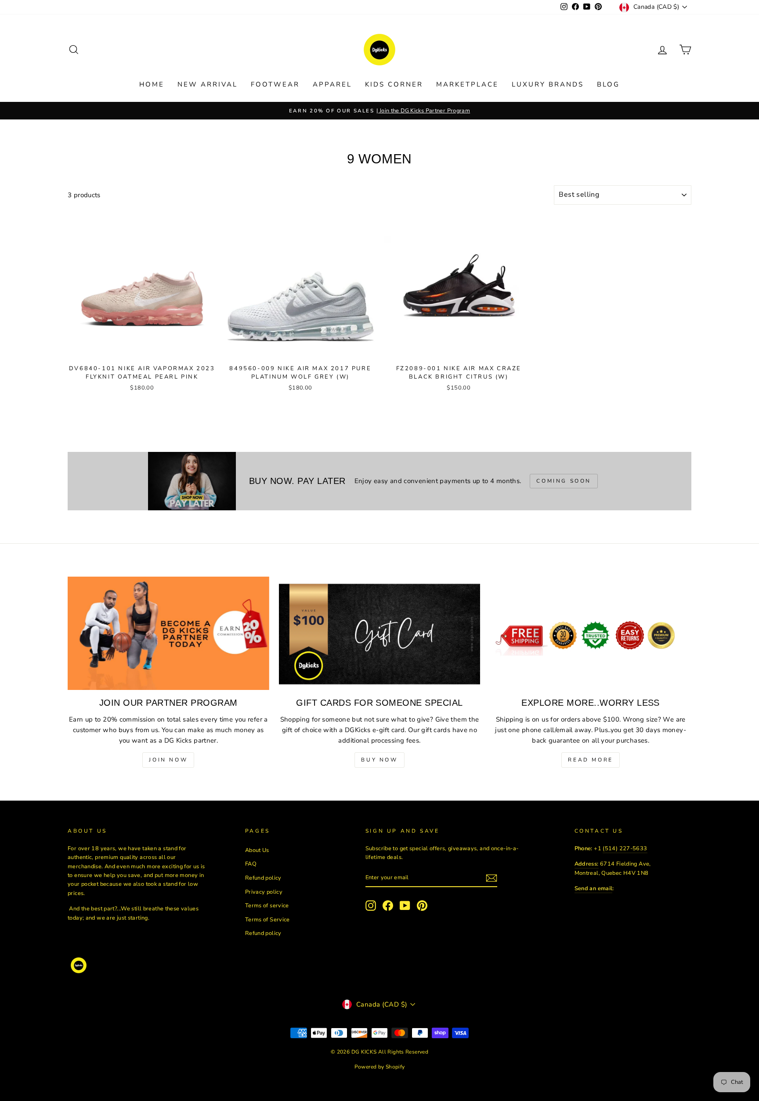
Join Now (168, 759)
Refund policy (263, 878)
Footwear (275, 84)
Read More (590, 759)
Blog (608, 84)
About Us (257, 850)
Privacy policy (263, 892)
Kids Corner (394, 84)
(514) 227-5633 (625, 848)
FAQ (251, 864)
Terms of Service (267, 920)
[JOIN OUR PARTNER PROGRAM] (168, 633)
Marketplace (467, 84)
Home (151, 84)
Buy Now (379, 759)
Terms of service (267, 906)
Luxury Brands (548, 84)
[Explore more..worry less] (590, 633)
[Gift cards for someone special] (380, 633)
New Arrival (207, 84)
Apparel (332, 84)
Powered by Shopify (379, 1066)
